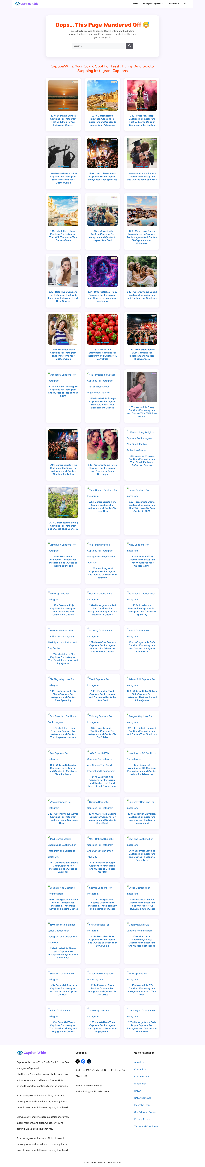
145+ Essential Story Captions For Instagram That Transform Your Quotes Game (63, 354)
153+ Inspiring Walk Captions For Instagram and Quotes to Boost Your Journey (102, 573)
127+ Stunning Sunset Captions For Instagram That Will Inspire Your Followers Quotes (63, 120)
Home (135, 3)
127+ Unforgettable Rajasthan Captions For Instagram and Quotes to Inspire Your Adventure (102, 120)
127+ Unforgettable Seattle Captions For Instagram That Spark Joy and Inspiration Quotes (102, 904)
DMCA (137, 1090)
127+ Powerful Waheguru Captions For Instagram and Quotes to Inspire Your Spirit (63, 391)
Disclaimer (140, 1083)
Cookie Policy (141, 1076)
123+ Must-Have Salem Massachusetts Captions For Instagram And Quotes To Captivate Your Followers (142, 237)
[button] (185, 3)
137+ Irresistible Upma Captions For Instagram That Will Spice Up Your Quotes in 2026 (142, 506)
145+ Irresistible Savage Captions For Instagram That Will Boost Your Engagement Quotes (102, 403)
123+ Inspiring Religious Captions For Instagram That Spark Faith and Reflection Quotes (141, 460)
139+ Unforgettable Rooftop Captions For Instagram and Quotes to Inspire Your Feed (102, 235)
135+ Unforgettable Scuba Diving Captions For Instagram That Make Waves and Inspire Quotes (63, 904)
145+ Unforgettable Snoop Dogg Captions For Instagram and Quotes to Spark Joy (63, 867)
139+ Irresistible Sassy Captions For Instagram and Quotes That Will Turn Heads (142, 412)
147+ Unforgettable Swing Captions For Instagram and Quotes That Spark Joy (63, 525)
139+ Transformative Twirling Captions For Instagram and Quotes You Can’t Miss (102, 732)
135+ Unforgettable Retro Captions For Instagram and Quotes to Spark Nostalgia (102, 469)
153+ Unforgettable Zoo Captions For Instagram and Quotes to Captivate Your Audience (63, 769)
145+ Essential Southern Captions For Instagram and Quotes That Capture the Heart (63, 990)
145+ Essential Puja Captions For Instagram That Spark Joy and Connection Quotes (63, 610)
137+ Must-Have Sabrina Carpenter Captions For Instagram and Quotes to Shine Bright (102, 818)
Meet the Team (142, 1105)
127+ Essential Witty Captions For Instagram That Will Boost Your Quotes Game (142, 561)
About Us (173, 3)
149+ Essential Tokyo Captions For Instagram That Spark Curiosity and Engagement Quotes (63, 1027)
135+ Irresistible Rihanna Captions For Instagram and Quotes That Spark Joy (102, 176)
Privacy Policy (142, 1119)
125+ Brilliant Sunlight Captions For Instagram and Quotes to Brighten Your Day (102, 867)
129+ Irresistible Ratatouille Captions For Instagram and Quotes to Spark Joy (142, 610)
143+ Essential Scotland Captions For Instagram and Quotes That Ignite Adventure (141, 855)
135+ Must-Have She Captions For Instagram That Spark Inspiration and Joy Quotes (63, 659)
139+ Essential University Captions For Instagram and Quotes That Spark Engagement (142, 818)
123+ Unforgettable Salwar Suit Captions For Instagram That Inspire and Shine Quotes (142, 696)
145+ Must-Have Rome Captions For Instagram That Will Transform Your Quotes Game (63, 235)
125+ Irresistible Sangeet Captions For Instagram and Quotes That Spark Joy (142, 731)
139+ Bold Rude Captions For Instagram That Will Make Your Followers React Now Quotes (63, 296)
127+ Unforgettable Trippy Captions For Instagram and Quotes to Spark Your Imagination (102, 296)
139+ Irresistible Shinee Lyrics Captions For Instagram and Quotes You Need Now (63, 953)
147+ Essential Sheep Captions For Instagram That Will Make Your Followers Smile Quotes (141, 904)
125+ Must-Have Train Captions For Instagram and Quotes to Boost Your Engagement (102, 1027)
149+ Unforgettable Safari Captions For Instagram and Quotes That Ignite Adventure (141, 647)
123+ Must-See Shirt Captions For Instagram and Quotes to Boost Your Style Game (102, 941)
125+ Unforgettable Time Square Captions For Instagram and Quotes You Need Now (102, 506)
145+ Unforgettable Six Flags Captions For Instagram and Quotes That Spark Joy (63, 696)
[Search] (129, 46)
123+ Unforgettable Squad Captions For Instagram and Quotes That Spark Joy (142, 295)
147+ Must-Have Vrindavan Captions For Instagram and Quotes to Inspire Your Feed (63, 561)
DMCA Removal (142, 1097)
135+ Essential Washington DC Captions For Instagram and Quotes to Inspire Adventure (141, 769)
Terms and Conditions (146, 1126)
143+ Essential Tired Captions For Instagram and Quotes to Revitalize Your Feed (102, 696)
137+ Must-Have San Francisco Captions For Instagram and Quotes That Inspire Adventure (63, 732)
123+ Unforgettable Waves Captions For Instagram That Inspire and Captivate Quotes (63, 818)
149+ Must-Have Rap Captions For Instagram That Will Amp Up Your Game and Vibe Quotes (142, 120)
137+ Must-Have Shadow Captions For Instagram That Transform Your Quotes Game (63, 178)
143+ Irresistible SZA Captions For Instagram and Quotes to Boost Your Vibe (142, 990)
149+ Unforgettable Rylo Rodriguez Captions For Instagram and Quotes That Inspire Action (63, 469)
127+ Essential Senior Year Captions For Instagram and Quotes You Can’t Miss (142, 176)
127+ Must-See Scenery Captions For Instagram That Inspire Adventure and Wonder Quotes (102, 647)
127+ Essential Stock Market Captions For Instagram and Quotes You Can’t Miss (102, 990)
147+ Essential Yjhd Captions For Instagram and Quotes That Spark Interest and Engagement (102, 781)
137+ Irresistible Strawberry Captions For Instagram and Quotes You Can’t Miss (102, 354)
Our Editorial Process (145, 1112)
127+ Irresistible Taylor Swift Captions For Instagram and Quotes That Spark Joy (142, 354)
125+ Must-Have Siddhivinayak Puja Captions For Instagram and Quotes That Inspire (141, 941)
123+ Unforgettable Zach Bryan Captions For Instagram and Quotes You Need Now (142, 1027)
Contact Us (140, 1069)
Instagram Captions (152, 3)
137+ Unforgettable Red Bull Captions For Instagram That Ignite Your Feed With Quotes (102, 610)
